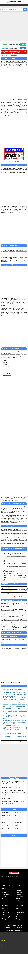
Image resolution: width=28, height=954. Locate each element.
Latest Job (17, 5)
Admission (11, 5)
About (7, 876)
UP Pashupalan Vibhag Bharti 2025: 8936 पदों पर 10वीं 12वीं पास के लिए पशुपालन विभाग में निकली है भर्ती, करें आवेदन (14, 717)
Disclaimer (20, 925)
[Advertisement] (14, 27)
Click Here (20, 588)
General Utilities (9, 682)
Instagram (20, 739)
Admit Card (22, 5)
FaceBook (7, 739)
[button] (26, 589)
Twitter (7, 742)
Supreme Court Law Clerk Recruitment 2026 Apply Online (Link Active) (13, 802)
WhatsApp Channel (20, 736)
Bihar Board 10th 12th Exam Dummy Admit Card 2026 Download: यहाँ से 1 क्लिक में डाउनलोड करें (14, 699)
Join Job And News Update (14, 733)
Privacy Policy (9, 927)
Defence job (18, 815)
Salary (17, 908)
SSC (17, 910)
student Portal (18, 825)
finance (18, 898)
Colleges (4, 896)
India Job (4, 888)
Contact (16, 876)
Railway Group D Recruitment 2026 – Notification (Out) (11, 797)
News (3, 908)
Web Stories (3, 950)
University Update (6, 828)
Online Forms (5, 894)
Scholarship (5, 825)
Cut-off (4, 890)
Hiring (11, 876)
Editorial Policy (18, 927)
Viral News (18, 828)
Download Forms (20, 912)
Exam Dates (5, 892)
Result (6, 5)
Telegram (7, 736)
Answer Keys (5, 898)
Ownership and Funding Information (14, 930)
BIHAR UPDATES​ (6, 815)
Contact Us (13, 925)
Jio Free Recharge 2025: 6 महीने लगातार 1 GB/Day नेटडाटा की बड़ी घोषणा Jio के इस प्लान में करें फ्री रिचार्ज (15, 711)
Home (2, 5)
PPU (17, 917)
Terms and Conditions (14, 929)
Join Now (23, 44)
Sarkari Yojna (18, 682)
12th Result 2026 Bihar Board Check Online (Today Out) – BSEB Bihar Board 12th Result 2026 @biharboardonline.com (14, 694)
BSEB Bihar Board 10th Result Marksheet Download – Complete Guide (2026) (12, 786)
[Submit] (25, 9)
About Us (7, 925)
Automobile (19, 894)
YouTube (20, 742)
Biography (4, 919)
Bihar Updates (19, 896)
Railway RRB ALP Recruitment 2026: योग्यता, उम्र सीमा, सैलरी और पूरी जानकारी (13, 782)
